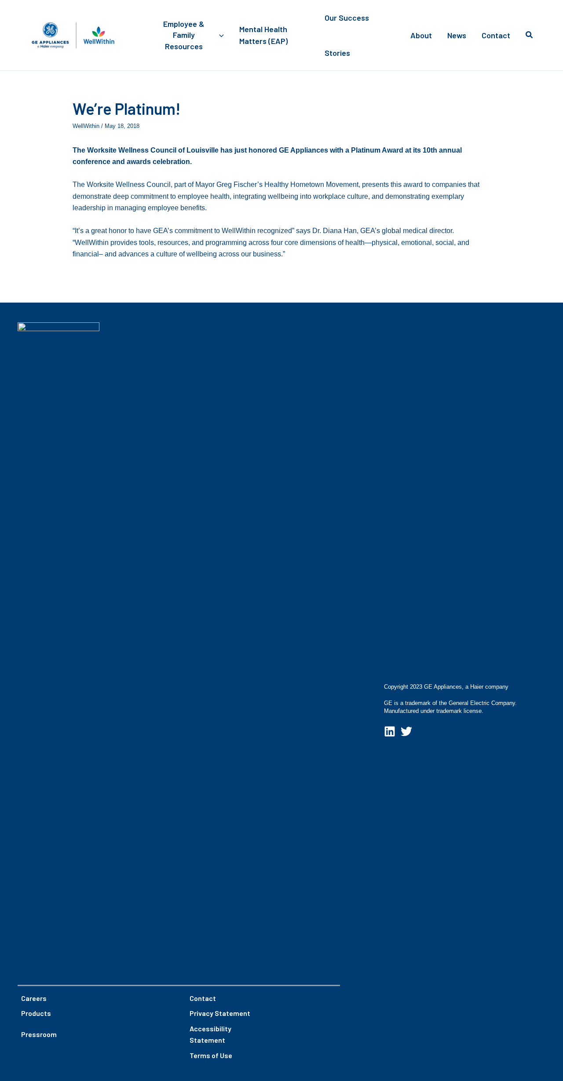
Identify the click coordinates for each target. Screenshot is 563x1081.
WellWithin (86, 126)
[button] (219, 35)
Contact (203, 998)
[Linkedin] (389, 731)
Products (36, 1013)
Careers (34, 998)
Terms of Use (211, 1055)
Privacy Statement (220, 1013)
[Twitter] (406, 731)
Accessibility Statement (210, 1034)
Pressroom (39, 1034)
